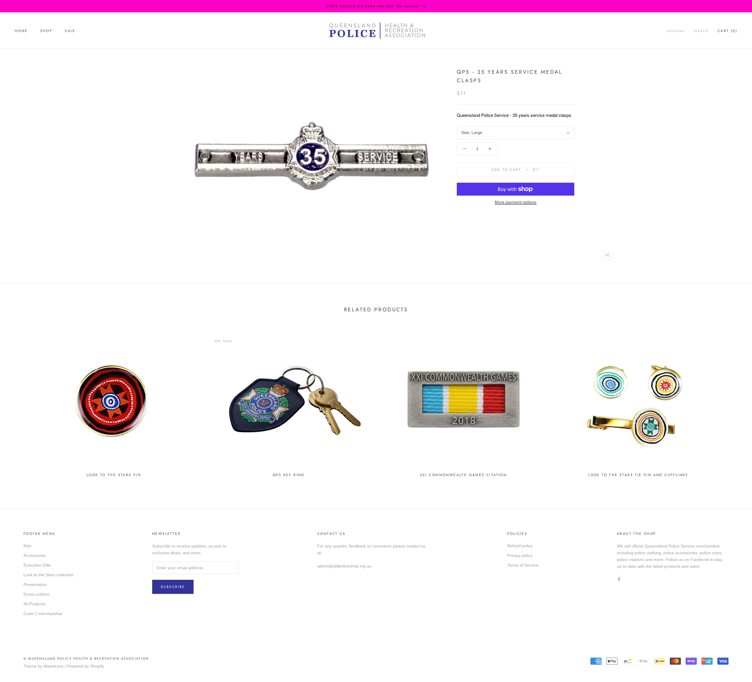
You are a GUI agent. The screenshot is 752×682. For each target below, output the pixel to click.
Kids (27, 545)
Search (701, 31)
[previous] (18, 403)
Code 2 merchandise (43, 613)
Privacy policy (520, 555)
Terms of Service (522, 565)
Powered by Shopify (85, 666)
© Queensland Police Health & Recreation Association (86, 658)
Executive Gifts (37, 565)
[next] (733, 403)
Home (21, 30)
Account (676, 31)
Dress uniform (37, 594)
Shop (46, 30)
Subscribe (173, 586)
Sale (70, 30)
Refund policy (520, 545)
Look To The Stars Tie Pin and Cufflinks (638, 475)
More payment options (515, 202)
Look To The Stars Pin (114, 475)
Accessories (35, 555)
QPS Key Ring (289, 475)
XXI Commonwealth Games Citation (463, 475)
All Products (35, 604)
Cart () (727, 30)
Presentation (35, 584)
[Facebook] (619, 579)
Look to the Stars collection (49, 574)
